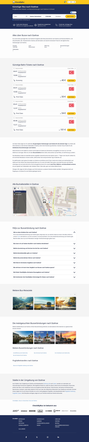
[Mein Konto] (64, 2)
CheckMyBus (15, 400)
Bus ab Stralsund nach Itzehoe (20, 355)
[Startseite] (18, 2)
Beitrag (57, 423)
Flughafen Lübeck (17, 393)
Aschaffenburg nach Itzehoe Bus (20, 353)
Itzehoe (72, 188)
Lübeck (54, 383)
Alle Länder (22, 429)
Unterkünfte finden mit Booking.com (22, 19)
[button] (44, 201)
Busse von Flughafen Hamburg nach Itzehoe (23, 365)
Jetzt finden (71, 80)
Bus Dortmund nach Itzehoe (40, 353)
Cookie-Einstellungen (43, 423)
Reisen (38, 425)
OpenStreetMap (69, 215)
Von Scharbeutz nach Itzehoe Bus (62, 353)
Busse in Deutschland (24, 400)
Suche (19, 236)
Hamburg (45, 383)
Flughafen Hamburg (70, 391)
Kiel (49, 383)
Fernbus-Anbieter (23, 425)
